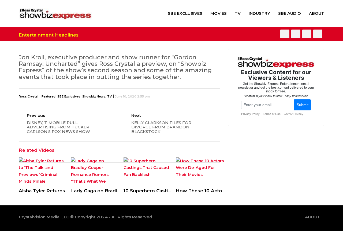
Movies (218, 13)
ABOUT (316, 13)
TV (238, 13)
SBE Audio (289, 13)
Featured (48, 96)
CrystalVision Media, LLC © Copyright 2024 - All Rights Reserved (85, 216)
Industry (259, 13)
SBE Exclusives (185, 13)
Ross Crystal (28, 96)
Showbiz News (93, 96)
